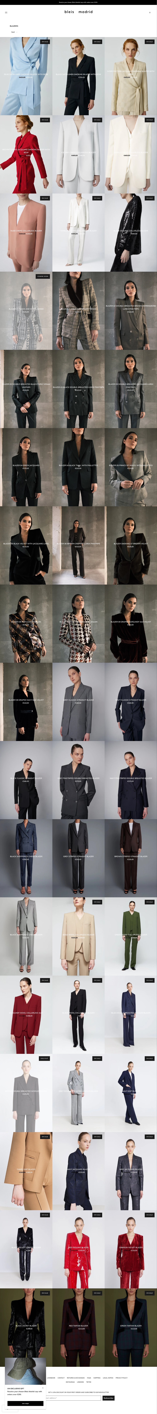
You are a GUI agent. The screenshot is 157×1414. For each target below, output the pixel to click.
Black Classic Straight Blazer (26, 778)
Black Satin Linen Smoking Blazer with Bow (78, 74)
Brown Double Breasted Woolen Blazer (26, 1091)
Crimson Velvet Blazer (131, 1247)
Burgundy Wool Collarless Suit (26, 1013)
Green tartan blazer (131, 1326)
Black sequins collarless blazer (131, 231)
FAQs (89, 1378)
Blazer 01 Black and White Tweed (26, 309)
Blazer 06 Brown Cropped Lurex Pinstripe (78, 543)
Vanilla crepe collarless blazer (131, 152)
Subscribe (108, 1398)
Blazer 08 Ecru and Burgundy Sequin (78, 622)
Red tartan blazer (78, 1326)
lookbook (51, 1378)
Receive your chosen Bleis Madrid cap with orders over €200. (78, 2)
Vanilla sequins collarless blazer (78, 231)
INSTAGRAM (70, 1382)
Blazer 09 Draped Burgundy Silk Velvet (131, 622)
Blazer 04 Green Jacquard (26, 465)
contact (61, 1378)
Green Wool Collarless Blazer (131, 935)
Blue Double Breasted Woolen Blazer (130, 1013)
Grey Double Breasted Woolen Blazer (78, 1091)
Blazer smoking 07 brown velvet (131, 543)
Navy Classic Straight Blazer (131, 700)
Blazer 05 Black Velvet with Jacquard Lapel (26, 543)
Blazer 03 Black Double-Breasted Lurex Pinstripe (78, 387)
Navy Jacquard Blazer (78, 1169)
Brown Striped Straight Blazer (130, 856)
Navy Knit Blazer (130, 1091)
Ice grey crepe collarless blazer (78, 152)
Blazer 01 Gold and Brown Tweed (78, 309)
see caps (25, 1403)
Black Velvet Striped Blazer (26, 1247)
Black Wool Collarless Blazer (78, 1013)
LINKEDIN (80, 1382)
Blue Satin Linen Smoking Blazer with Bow (26, 74)
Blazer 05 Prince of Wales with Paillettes (131, 465)
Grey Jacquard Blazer (130, 1169)
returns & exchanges (76, 1378)
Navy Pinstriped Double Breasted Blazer (131, 778)
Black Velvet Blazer (26, 1326)
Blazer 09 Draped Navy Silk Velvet (26, 700)
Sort (13, 32)
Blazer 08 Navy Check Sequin (26, 622)
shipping (96, 1378)
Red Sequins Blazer (78, 1247)
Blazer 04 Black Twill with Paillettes (78, 465)
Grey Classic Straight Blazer (78, 700)
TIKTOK (88, 1382)
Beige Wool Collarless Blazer (78, 935)
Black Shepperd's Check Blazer (26, 856)
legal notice (108, 1378)
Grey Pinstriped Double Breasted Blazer (78, 778)
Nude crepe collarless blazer (26, 231)
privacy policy (121, 1378)
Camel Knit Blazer (26, 1169)
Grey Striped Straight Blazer (78, 856)
